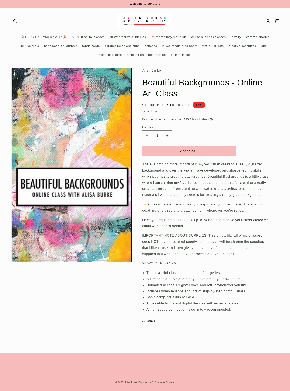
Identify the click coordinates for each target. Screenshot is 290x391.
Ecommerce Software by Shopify (156, 382)
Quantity (147, 127)
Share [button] (151, 320)
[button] (15, 21)
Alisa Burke (131, 382)
